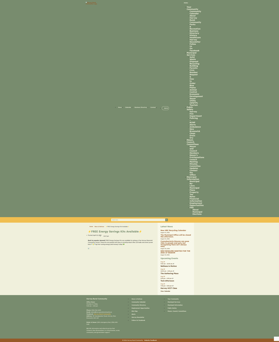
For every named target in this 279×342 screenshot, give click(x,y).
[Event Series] (173, 264)
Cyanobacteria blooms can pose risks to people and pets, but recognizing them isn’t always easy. (175, 243)
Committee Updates (195, 167)
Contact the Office (193, 172)
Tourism (194, 105)
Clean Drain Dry (192, 135)
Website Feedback (150, 340)
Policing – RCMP (194, 120)
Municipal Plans (194, 189)
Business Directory (194, 32)
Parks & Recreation (195, 26)
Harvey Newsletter (195, 40)
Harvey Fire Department (196, 113)
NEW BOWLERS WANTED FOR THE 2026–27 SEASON (175, 252)
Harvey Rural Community (102, 314)
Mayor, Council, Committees (193, 142)
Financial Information (196, 200)
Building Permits (194, 67)
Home (91, 226)
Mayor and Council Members (194, 149)
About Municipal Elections (197, 211)
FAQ (192, 207)
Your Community (192, 8)
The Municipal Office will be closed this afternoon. (176, 236)
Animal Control (193, 91)
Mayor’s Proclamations (197, 156)
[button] (188, 3)
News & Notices (99, 226)
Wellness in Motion (169, 266)
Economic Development (196, 95)
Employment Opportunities (197, 204)
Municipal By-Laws (194, 183)
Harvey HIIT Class (169, 288)
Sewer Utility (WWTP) (194, 100)
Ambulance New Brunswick (195, 129)
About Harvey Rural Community (195, 18)
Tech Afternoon (167, 281)
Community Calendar (195, 12)
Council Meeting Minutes (194, 161)
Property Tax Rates (194, 194)
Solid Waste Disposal (194, 59)
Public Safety (190, 108)
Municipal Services (191, 54)
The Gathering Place (169, 273)
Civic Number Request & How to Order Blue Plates (194, 79)
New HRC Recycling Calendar (173, 230)
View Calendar (165, 291)
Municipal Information (193, 178)
